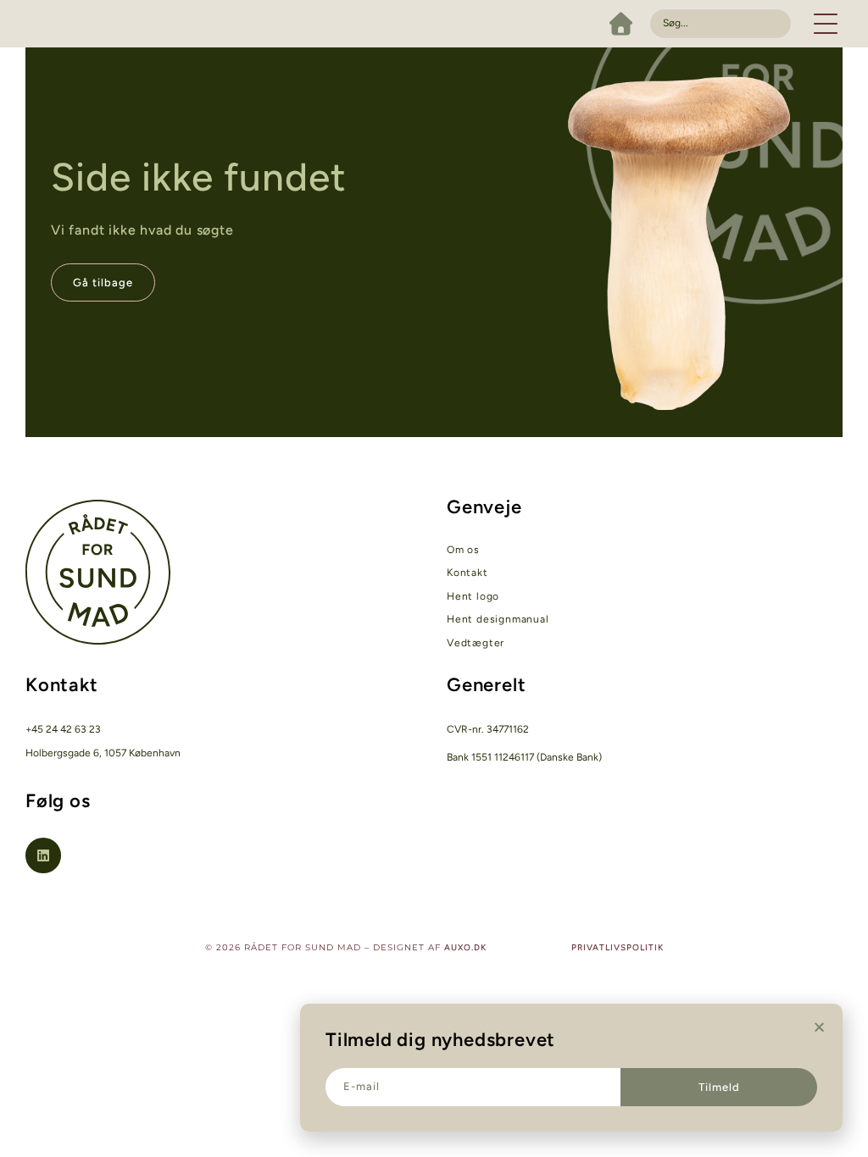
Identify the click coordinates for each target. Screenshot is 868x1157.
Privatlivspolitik (617, 947)
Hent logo (473, 596)
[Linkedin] (43, 855)
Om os (463, 550)
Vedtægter (475, 643)
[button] (826, 23)
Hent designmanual (498, 619)
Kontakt (467, 572)
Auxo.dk (465, 947)
